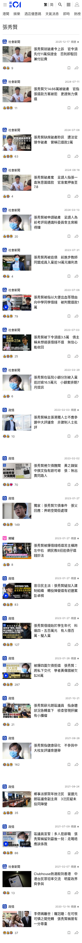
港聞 (6, 14)
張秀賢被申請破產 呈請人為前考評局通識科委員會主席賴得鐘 (56, 222)
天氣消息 (52, 14)
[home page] (15, 4)
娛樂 (16, 14)
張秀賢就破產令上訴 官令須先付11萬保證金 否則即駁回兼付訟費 (56, 54)
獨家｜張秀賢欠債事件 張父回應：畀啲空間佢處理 (56, 508)
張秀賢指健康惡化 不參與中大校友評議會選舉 (56, 747)
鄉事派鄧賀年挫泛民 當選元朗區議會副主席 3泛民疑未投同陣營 (56, 799)
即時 (66, 14)
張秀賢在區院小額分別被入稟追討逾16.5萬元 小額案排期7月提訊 (56, 382)
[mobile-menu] (5, 4)
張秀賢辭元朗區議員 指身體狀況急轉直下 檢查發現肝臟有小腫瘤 (56, 710)
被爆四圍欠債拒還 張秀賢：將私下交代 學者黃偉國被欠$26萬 (56, 670)
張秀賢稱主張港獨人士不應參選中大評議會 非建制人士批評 (56, 422)
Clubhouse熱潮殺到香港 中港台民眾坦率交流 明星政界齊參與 (56, 879)
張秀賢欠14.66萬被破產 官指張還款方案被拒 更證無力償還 (56, 94)
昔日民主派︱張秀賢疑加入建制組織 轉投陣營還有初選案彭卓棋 (56, 590)
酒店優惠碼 (32, 14)
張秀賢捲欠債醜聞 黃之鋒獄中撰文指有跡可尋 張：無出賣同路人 (56, 470)
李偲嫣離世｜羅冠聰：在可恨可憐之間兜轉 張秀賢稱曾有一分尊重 (56, 919)
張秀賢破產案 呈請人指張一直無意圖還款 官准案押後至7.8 (56, 182)
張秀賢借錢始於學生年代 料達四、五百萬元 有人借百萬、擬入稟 (56, 630)
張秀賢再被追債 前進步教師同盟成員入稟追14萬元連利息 (56, 259)
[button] (69, 68)
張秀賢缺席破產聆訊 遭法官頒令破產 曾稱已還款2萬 (56, 139)
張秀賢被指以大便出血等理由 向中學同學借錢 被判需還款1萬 (56, 302)
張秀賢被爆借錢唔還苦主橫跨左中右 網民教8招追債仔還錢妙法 (56, 550)
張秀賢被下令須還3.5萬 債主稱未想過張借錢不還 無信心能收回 (56, 342)
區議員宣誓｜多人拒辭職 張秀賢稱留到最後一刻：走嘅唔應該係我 (56, 839)
